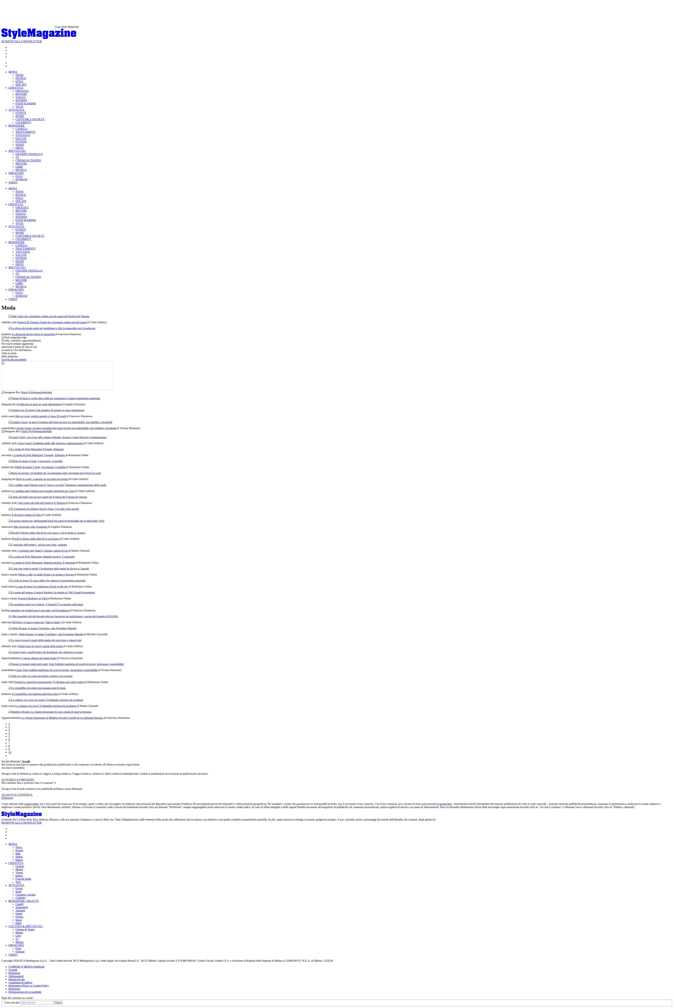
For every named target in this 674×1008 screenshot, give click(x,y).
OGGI (19, 176)
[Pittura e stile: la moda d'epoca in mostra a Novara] (48, 568)
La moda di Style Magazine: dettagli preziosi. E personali (44, 562)
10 (9, 752)
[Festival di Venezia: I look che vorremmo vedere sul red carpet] (48, 316)
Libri (18, 935)
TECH (19, 106)
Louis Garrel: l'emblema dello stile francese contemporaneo (50, 443)
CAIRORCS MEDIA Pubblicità (26, 966)
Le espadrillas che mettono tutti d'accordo (35, 693)
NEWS (19, 75)
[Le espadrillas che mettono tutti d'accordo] (37, 688)
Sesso (18, 919)
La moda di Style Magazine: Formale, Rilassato (39, 455)
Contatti (12, 969)
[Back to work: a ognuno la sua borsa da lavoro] (54, 473)
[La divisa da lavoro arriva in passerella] (51, 328)
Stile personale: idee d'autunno (30, 526)
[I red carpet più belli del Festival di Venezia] (47, 496)
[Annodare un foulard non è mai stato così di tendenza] (45, 604)
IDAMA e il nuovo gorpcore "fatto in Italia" (37, 622)
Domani (19, 951)
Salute (18, 913)
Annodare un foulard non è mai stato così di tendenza (40, 610)
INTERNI (21, 100)
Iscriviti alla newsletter (13, 359)
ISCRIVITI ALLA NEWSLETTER (21, 41)
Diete (18, 923)
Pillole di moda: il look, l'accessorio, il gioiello (40, 467)
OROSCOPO (16, 173)
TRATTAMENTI (25, 131)
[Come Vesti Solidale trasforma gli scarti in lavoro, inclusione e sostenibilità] (66, 664)
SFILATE (21, 84)
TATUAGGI (22, 135)
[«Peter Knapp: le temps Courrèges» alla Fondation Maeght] (42, 628)
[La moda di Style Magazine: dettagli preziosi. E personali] (41, 556)
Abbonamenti (16, 976)
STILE (19, 81)
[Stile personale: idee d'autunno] (56, 520)
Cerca (58, 1002)
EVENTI (20, 112)
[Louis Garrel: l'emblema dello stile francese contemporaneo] (57, 437)
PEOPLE (20, 78)
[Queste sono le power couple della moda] (44, 640)
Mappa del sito (16, 979)
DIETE (19, 147)
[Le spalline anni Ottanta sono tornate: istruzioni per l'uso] (57, 485)
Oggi (18, 948)
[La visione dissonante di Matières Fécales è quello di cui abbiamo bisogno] (49, 711)
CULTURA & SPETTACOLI (25, 926)
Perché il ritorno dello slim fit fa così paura (36, 538)
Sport (18, 891)
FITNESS (21, 141)
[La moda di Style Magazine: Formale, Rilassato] (36, 449)
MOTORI (21, 94)
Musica (19, 942)
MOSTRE (21, 163)
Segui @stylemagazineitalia (36, 392)
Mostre (19, 932)
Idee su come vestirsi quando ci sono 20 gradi (40, 416)
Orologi (19, 866)
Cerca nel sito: (12, 1002)
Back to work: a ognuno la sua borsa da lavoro (42, 479)
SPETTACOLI (16, 150)
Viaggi (19, 872)
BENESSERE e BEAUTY (23, 900)
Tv (17, 938)
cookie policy (31, 803)
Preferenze (7, 797)
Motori (19, 869)
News (18, 847)
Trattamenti (21, 907)
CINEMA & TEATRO (28, 160)
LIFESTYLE (15, 87)
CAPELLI (21, 128)
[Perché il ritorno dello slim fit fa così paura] (46, 532)
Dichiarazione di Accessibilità (24, 991)
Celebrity (20, 897)
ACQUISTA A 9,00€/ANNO (17, 779)
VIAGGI (20, 97)
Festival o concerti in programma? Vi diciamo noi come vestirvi (50, 682)
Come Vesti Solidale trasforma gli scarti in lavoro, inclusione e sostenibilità (56, 670)
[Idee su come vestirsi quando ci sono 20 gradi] (46, 410)
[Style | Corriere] (38, 38)
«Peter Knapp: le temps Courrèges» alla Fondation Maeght (51, 634)
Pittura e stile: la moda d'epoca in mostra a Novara (46, 574)
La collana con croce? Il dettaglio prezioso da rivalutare (46, 705)
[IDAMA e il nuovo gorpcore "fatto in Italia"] (63, 616)
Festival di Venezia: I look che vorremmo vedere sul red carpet (52, 322)
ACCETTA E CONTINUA (17, 794)
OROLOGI (21, 90)
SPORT (19, 116)
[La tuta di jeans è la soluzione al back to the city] (46, 580)
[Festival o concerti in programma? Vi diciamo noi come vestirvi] (40, 676)
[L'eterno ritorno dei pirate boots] (45, 652)
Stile (17, 853)
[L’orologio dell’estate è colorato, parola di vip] (37, 544)
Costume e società (25, 894)
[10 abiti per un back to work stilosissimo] (54, 398)
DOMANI (21, 179)
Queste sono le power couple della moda (40, 646)
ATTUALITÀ (16, 109)
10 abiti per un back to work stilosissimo (38, 404)
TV (17, 157)
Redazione (14, 972)
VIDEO (12, 182)
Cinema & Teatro (25, 929)
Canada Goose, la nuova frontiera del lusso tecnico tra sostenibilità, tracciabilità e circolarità (66, 428)
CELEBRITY (23, 122)
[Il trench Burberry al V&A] (51, 592)
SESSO (19, 144)
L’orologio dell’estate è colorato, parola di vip (42, 550)
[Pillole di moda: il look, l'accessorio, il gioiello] (35, 461)
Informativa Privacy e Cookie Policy (28, 985)
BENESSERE (16, 125)
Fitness (19, 916)
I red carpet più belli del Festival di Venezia (41, 502)
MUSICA (21, 169)
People (19, 850)
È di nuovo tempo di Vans (26, 514)
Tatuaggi (20, 910)
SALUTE (21, 138)
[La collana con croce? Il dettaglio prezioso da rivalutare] (45, 699)
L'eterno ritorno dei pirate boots (39, 658)
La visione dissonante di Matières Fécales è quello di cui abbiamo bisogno (62, 717)
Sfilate (18, 856)
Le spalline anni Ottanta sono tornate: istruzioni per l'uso (43, 491)
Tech (18, 882)
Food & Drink (23, 878)
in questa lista (444, 803)
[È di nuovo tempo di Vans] (43, 508)
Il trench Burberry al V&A (33, 598)
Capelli (19, 904)
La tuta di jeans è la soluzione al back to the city (42, 586)
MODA (12, 71)
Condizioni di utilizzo (20, 982)
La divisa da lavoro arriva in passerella (33, 334)
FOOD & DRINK (25, 103)
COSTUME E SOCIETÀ (29, 119)
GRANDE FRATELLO (29, 154)
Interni (19, 859)
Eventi (19, 888)
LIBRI (19, 166)
